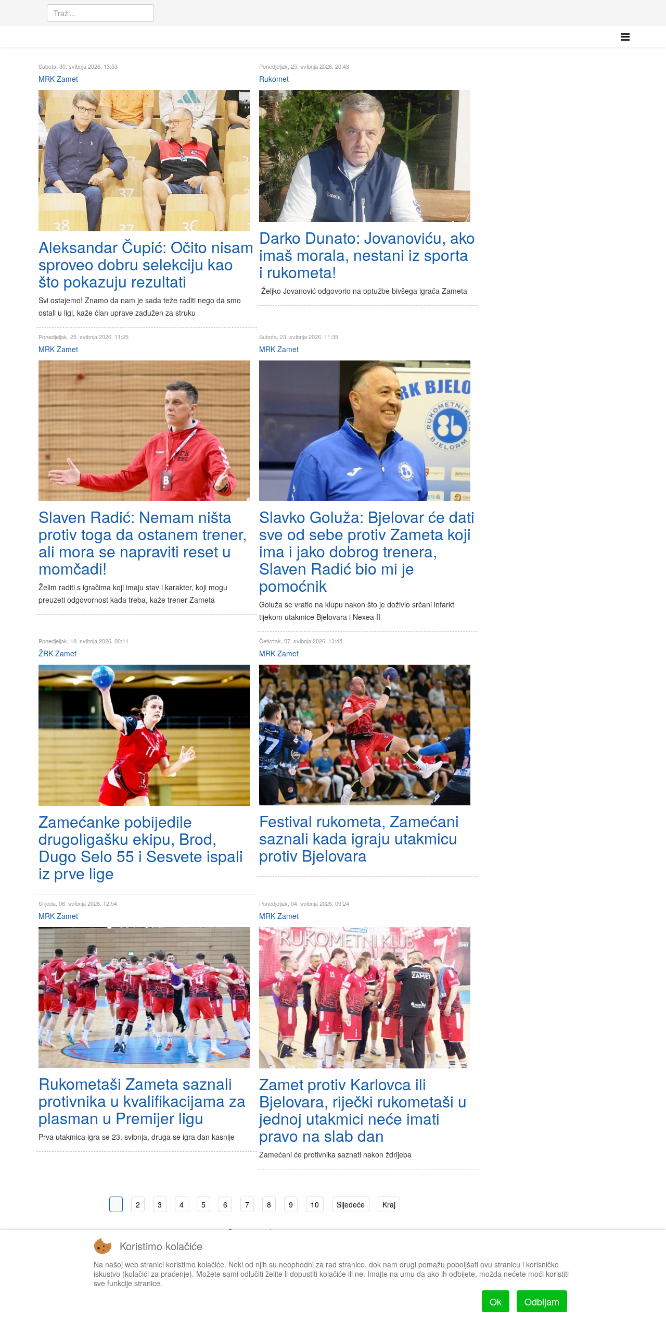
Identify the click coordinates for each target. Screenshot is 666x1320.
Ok (496, 1301)
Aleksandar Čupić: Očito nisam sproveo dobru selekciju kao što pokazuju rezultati (146, 263)
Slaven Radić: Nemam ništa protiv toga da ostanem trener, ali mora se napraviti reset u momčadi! (143, 542)
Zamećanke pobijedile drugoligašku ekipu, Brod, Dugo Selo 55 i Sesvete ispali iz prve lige (141, 847)
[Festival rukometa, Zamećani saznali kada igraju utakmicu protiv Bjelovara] (364, 735)
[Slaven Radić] (144, 430)
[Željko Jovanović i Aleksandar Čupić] (144, 160)
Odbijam (541, 1301)
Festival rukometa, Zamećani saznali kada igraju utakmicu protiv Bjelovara (359, 838)
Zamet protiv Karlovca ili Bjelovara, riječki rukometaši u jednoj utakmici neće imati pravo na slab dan (363, 1110)
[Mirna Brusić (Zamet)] (144, 735)
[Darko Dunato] (364, 156)
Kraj (388, 1204)
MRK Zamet (58, 78)
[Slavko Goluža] (364, 431)
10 (315, 1204)
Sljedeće (351, 1204)
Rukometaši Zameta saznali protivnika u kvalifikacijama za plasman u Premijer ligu (142, 1100)
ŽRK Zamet (57, 653)
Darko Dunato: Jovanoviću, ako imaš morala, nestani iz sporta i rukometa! (367, 254)
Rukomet (274, 78)
